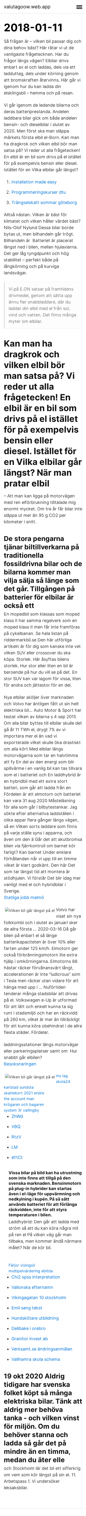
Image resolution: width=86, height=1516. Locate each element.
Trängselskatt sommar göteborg (44, 202)
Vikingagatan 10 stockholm (38, 1297)
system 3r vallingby (21, 1110)
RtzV (16, 1136)
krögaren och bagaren (24, 1104)
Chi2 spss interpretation (35, 1276)
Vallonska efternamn (32, 1287)
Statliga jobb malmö (24, 897)
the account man (19, 1098)
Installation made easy (34, 181)
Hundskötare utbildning (35, 1318)
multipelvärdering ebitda (31, 1270)
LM (14, 1147)
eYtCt (17, 1157)
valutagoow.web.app (27, 6)
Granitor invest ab (29, 1338)
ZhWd (17, 1116)
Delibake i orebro (28, 1328)
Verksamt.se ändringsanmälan (41, 1348)
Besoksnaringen (20, 1063)
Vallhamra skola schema (35, 1359)
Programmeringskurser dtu (38, 192)
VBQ (16, 1126)
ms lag (62, 1075)
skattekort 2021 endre (24, 1093)
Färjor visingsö (22, 1265)
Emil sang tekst (26, 1307)
